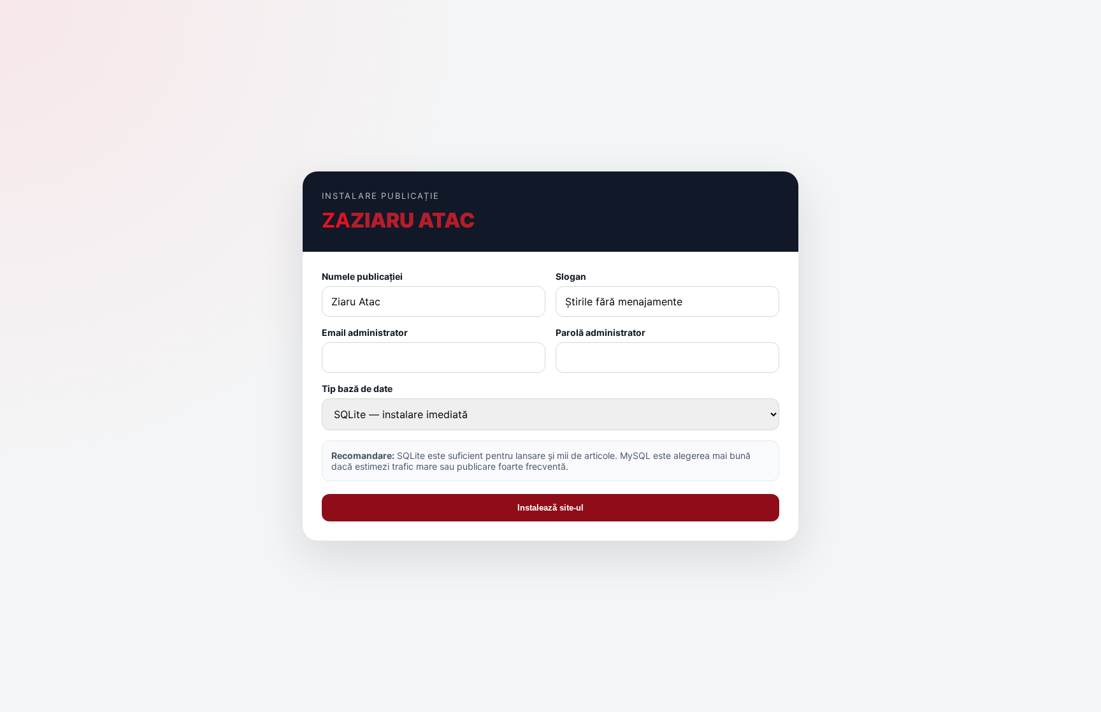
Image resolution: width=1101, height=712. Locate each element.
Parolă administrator (600, 332)
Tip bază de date (357, 388)
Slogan (571, 276)
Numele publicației (362, 276)
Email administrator (365, 332)
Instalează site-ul (550, 507)
